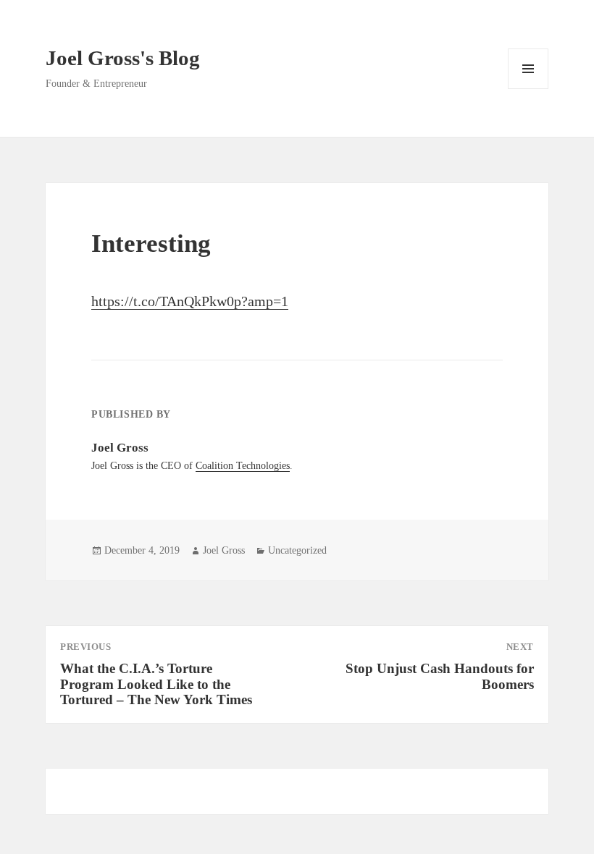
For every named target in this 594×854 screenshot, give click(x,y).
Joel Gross (224, 550)
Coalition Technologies (243, 465)
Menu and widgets (528, 88)
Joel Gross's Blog (123, 57)
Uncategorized (297, 550)
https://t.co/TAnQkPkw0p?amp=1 (189, 301)
